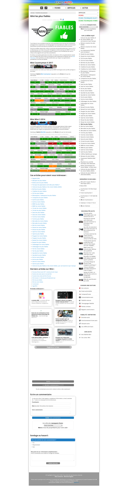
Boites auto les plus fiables (40, 182)
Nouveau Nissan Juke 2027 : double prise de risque (45, 272)
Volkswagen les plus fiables (40, 246)
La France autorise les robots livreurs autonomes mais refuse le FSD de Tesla (90, 236)
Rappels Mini (36, 178)
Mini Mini (43, 132)
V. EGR (41, 80)
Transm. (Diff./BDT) (67, 84)
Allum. (72, 89)
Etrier (32, 107)
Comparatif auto (86, 294)
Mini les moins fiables (38, 225)
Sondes (46, 98)
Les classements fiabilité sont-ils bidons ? (88, 51)
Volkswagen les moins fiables (40, 244)
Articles (33, 13)
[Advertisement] (53, 362)
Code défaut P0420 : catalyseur (40, 337)
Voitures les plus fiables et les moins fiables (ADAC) (47, 187)
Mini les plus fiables (37, 280)
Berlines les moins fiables (88, 65)
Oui (33, 442)
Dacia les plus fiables (38, 212)
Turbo (37, 84)
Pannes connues (86, 306)
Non (34, 447)
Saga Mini (34, 286)
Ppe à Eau (50, 93)
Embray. (72, 80)
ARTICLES (71, 8)
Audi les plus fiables (38, 200)
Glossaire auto (85, 323)
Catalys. (47, 80)
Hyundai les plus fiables (39, 255)
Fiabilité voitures (86, 300)
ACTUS (85, 8)
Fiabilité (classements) (41, 13)
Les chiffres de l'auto (87, 326)
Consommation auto (87, 297)
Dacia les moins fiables (38, 214)
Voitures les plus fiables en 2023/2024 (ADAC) (88, 173)
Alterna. (68, 89)
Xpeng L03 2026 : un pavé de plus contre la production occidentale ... (90, 275)
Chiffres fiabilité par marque (89, 154)
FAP (52, 80)
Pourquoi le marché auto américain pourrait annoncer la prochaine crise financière (90, 222)
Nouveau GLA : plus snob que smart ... (89, 253)
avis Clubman (85, 206)
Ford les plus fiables (38, 219)
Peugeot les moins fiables (39, 236)
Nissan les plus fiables (38, 229)
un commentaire (53, 381)
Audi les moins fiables (38, 202)
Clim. (32, 98)
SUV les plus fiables (38, 193)
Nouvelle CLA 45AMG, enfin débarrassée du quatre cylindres (90, 258)
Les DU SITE (53, 385)
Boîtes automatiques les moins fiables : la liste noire (88, 166)
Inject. (32, 84)
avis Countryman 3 (86, 193)
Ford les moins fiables (38, 217)
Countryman (35, 284)
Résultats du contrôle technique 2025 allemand (88, 162)
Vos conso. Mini (85, 337)
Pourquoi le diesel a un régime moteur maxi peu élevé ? (64, 301)
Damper (50, 89)
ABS (31, 111)
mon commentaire (52, 418)
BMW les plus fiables (38, 204)
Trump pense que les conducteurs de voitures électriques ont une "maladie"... (90, 243)
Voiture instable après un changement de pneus (62, 319)
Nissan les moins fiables (39, 227)
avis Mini (84, 186)
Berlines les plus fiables (39, 189)
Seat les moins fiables (38, 261)
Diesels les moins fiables (88, 56)
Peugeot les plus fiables (39, 238)
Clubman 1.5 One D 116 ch (88, 203)
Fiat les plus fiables (37, 251)
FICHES (57, 8)
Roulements (68, 102)
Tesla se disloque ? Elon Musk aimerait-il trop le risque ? (90, 268)
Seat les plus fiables (38, 263)
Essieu (50, 107)
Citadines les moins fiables (88, 69)
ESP (36, 111)
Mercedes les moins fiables (40, 221)
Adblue (56, 80)
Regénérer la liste (53, 347)
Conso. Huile (43, 89)
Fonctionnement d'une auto (89, 320)
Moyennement (36, 445)
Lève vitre (52, 98)
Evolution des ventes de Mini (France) (41, 276)
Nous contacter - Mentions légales (64, 476)
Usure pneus (43, 102)
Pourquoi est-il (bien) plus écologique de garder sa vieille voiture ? (64, 339)
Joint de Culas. (34, 89)
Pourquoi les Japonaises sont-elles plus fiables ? (46, 185)
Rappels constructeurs (87, 309)
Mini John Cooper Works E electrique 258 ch (88, 182)
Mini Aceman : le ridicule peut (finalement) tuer (43, 278)
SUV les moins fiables (87, 60)
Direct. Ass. (40, 93)
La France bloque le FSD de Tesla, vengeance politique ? (90, 263)
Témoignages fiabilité (87, 303)
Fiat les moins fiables (38, 249)
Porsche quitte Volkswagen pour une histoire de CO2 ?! (90, 214)
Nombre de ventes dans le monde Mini (42, 274)
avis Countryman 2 (87, 200)
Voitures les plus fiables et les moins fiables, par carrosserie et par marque (54, 266)
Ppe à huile (69, 93)
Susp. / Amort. (55, 102)
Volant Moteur (63, 80)
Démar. (32, 93)
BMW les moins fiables (38, 206)
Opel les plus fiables (38, 234)
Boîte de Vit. (51, 84)
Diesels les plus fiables (87, 54)
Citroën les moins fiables (39, 208)
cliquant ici (76, 482)
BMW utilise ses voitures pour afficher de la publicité (90, 249)
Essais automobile (86, 291)
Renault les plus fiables (39, 242)
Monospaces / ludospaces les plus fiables (44, 195)
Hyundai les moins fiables (39, 253)
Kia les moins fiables (38, 257)
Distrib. (56, 89)
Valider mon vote (53, 463)
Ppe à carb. (59, 93)
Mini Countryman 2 (46, 74)
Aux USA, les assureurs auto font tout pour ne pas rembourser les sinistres (90, 229)
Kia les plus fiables (37, 259)
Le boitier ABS (35, 300)
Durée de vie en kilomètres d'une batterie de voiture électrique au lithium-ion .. (40, 314)
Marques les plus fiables (39, 180)
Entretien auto (85, 317)
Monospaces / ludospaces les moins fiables (88, 75)
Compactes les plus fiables (40, 197)
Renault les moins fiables (39, 240)
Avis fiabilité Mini (86, 334)
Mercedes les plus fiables (39, 223)
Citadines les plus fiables (39, 191)
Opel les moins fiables (38, 231)
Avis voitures (85, 288)
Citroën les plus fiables (38, 210)
